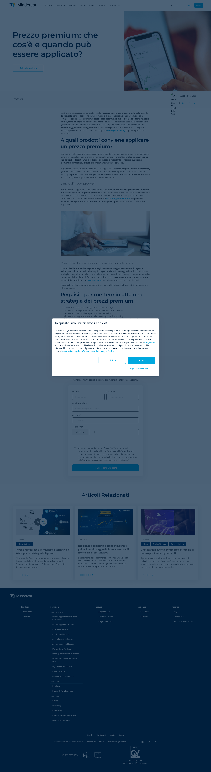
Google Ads (149, 342)
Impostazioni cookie (139, 368)
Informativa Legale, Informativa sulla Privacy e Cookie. (88, 351)
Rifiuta (113, 360)
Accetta (142, 360)
